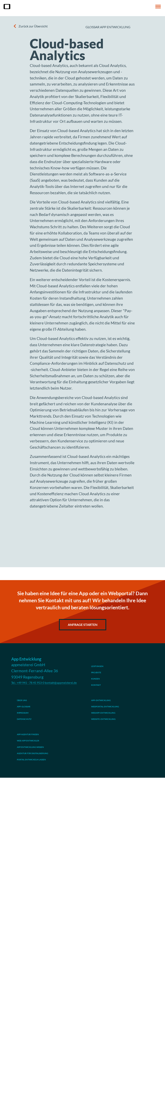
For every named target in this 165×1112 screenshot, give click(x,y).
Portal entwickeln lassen (31, 759)
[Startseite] (6, 7)
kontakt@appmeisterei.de (61, 682)
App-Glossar (23, 706)
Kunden (95, 678)
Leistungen (97, 666)
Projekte (96, 672)
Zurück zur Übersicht (33, 26)
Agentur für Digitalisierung (32, 753)
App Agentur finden (28, 734)
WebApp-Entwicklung (103, 713)
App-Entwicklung (101, 700)
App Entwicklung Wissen (30, 747)
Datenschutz (24, 719)
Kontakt (96, 685)
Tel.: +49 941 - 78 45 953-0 (27, 682)
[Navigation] (158, 7)
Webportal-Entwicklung (105, 706)
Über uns (22, 700)
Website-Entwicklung (103, 719)
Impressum (22, 713)
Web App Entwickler (28, 740)
